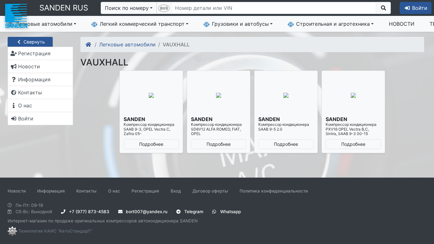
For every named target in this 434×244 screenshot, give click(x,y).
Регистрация (145, 190)
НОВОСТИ (401, 24)
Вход (176, 190)
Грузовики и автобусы (240, 24)
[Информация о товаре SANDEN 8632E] (353, 95)
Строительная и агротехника (333, 24)
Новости (17, 190)
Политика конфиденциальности (274, 190)
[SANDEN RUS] (16, 15)
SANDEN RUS (63, 7)
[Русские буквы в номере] (164, 8)
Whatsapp (230, 211)
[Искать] (383, 8)
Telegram (193, 211)
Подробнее (151, 144)
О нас (114, 190)
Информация (51, 190)
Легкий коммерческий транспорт (142, 24)
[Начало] (88, 44)
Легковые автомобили (44, 24)
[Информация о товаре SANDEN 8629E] (286, 95)
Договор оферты (210, 190)
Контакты (86, 190)
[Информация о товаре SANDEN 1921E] (218, 95)
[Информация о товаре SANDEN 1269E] (151, 95)
